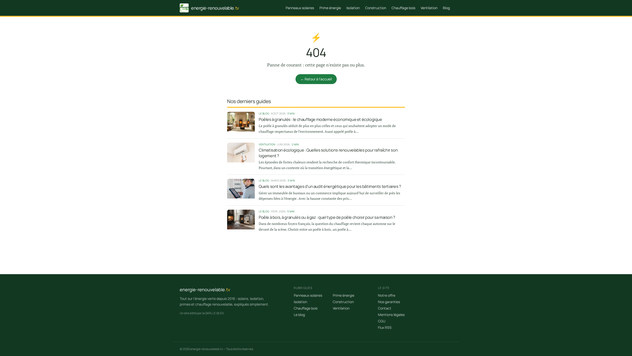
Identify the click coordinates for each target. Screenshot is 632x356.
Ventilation (429, 7)
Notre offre (386, 295)
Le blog (299, 314)
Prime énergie (330, 7)
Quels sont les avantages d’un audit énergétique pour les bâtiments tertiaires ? (330, 186)
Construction (375, 7)
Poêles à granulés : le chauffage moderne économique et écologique (320, 119)
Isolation (353, 7)
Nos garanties (389, 301)
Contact (384, 308)
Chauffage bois (403, 7)
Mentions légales (391, 314)
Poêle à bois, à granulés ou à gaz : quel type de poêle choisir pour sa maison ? (327, 217)
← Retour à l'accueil (316, 79)
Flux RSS (385, 327)
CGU (381, 321)
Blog (446, 7)
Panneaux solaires (300, 7)
